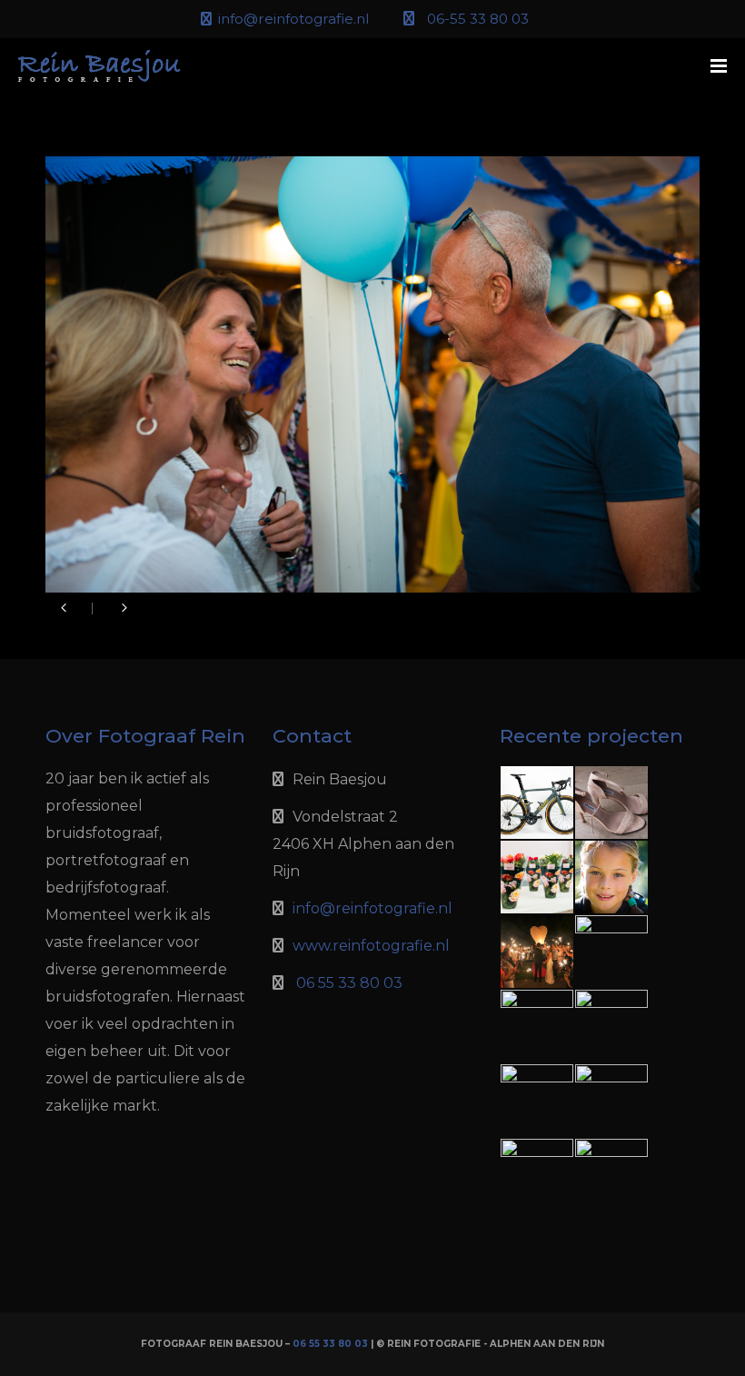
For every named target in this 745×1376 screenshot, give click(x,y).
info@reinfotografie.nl (293, 18)
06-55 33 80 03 (478, 18)
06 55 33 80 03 (349, 983)
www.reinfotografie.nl (371, 945)
